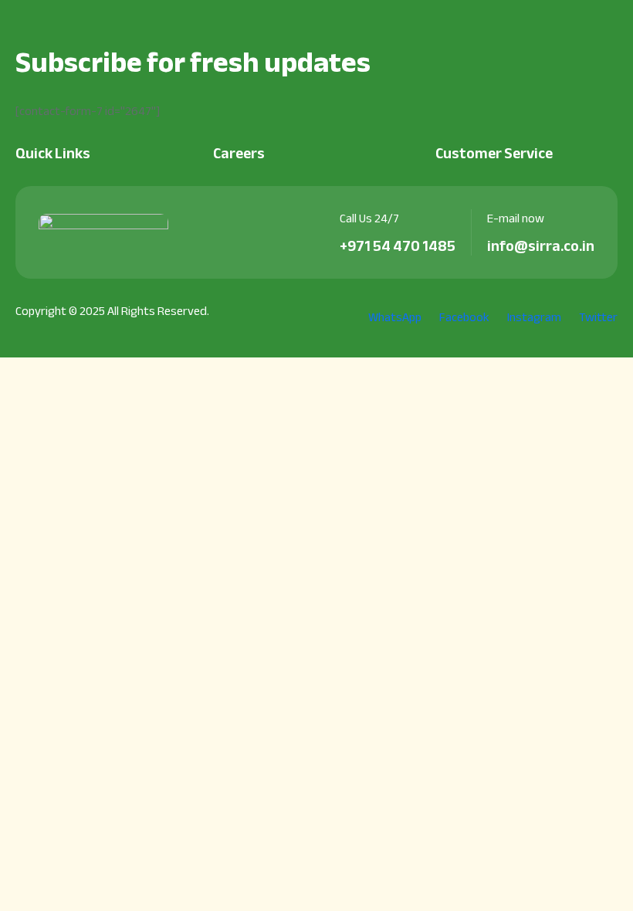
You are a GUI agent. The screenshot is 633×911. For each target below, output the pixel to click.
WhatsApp (393, 318)
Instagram (533, 318)
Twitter (597, 318)
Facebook (463, 318)
